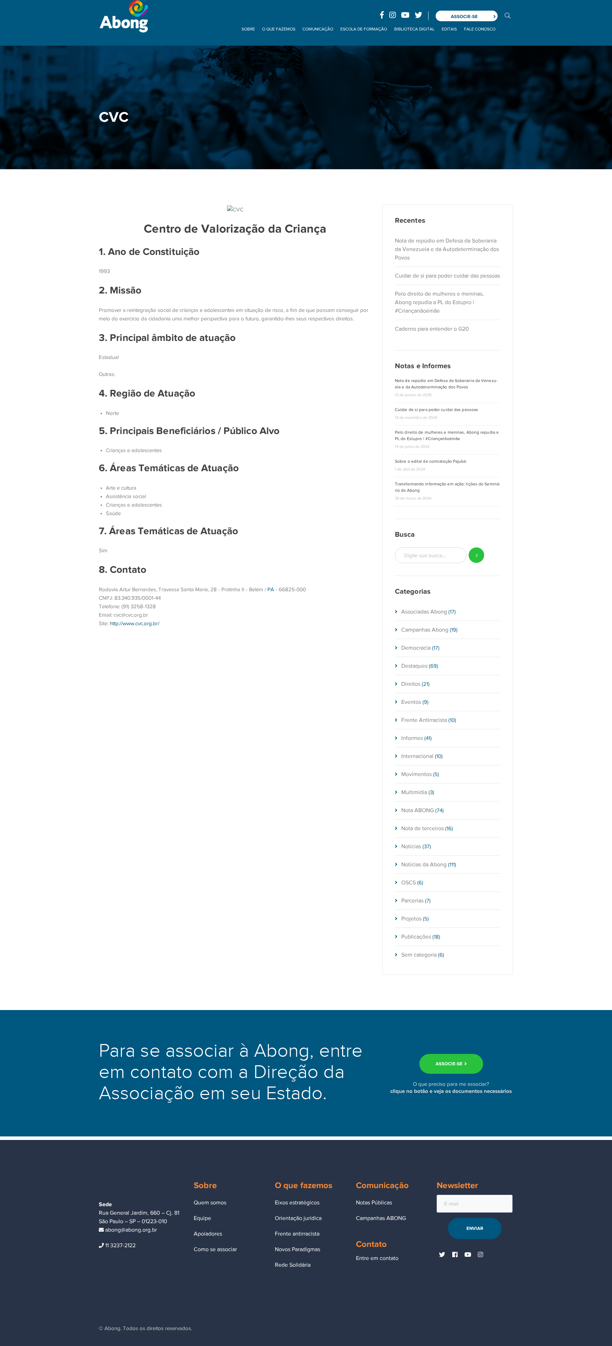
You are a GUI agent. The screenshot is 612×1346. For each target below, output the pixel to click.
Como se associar (215, 1249)
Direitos (410, 684)
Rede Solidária (293, 1265)
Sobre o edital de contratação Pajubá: (431, 461)
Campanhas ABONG (381, 1218)
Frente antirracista (297, 1234)
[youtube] (467, 1255)
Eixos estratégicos (297, 1202)
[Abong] (123, 16)
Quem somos (210, 1202)
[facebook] (454, 1255)
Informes (412, 738)
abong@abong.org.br (130, 1230)
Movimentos (416, 774)
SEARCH (476, 555)
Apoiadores (208, 1234)
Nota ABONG (417, 810)
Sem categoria (419, 955)
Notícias (411, 846)
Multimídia (414, 792)
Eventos (411, 702)
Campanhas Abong (424, 630)
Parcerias (412, 900)
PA (270, 589)
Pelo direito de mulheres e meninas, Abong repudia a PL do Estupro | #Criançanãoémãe (439, 302)
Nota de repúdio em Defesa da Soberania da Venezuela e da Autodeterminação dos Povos (447, 249)
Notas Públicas (374, 1202)
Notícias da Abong (424, 864)
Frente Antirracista (424, 720)
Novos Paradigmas (297, 1249)
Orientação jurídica (298, 1218)
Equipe (202, 1218)
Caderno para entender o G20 (432, 329)
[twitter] (442, 1255)
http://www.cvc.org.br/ (134, 623)
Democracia (416, 648)
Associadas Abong (424, 612)
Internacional (417, 756)
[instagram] (480, 1255)
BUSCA (507, 15)
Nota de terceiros (422, 828)
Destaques (414, 666)
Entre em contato (377, 1258)
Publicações (416, 937)
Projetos (411, 919)
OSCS (408, 882)
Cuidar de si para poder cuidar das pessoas (447, 276)
